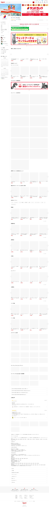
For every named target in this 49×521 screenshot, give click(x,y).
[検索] (33, 4)
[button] (46, 2)
